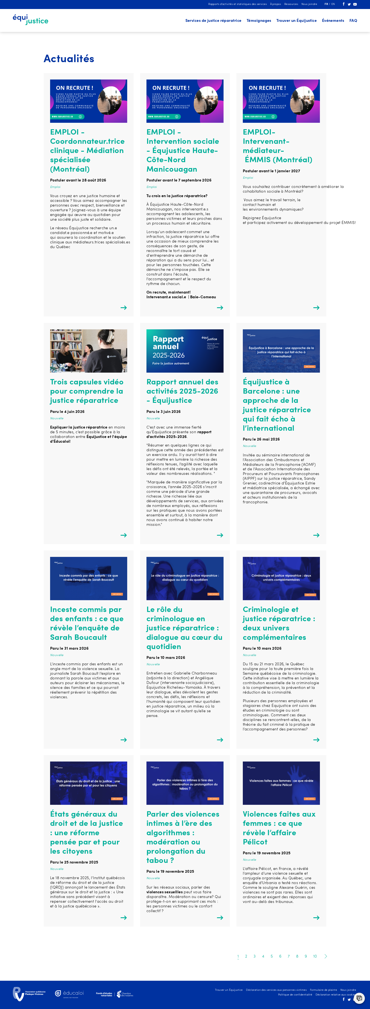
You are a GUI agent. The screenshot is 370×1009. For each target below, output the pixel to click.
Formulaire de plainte (323, 990)
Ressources (291, 4)
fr (327, 4)
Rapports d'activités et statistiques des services (237, 4)
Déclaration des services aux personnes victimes (276, 990)
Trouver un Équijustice (296, 21)
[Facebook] (343, 5)
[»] (324, 956)
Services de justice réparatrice (213, 21)
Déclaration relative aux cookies (336, 995)
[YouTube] (355, 5)
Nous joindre (309, 4)
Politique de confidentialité (295, 995)
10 (315, 956)
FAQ (353, 21)
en (333, 4)
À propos (275, 4)
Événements (333, 21)
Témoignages (259, 21)
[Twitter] (349, 5)
